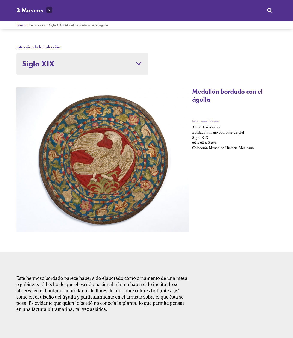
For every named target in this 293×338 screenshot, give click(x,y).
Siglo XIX (55, 25)
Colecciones (37, 25)
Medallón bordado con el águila (86, 25)
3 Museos (29, 10)
